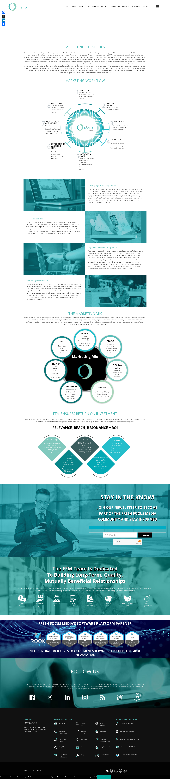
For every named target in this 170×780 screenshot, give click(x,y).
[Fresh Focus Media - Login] (107, 771)
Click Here (117, 651)
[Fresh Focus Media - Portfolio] (116, 771)
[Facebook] (4, 12)
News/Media (136, 7)
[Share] (4, 24)
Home (68, 7)
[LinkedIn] (4, 20)
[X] (4, 16)
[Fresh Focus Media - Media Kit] (112, 771)
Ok (104, 777)
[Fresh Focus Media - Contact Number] (125, 771)
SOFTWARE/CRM (115, 7)
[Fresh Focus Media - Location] (121, 771)
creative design (93, 7)
